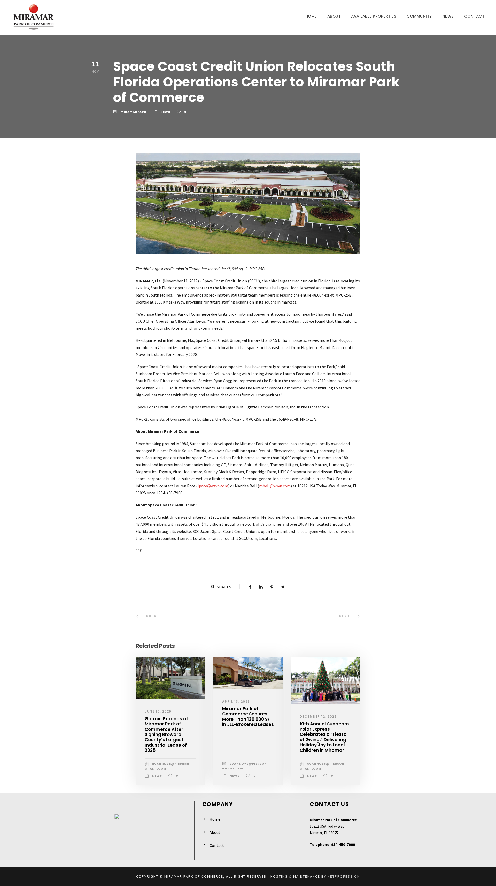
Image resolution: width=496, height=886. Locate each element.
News (448, 16)
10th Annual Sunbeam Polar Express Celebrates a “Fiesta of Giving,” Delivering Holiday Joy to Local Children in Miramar (324, 737)
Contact (474, 16)
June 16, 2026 (158, 711)
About (334, 16)
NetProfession (344, 876)
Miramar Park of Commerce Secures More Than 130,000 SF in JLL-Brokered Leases (248, 717)
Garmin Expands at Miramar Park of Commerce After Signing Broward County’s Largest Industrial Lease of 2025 (166, 734)
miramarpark (133, 112)
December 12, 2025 (318, 716)
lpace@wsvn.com (213, 485)
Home (311, 16)
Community (419, 16)
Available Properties (373, 16)
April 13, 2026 (236, 701)
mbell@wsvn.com (275, 485)
